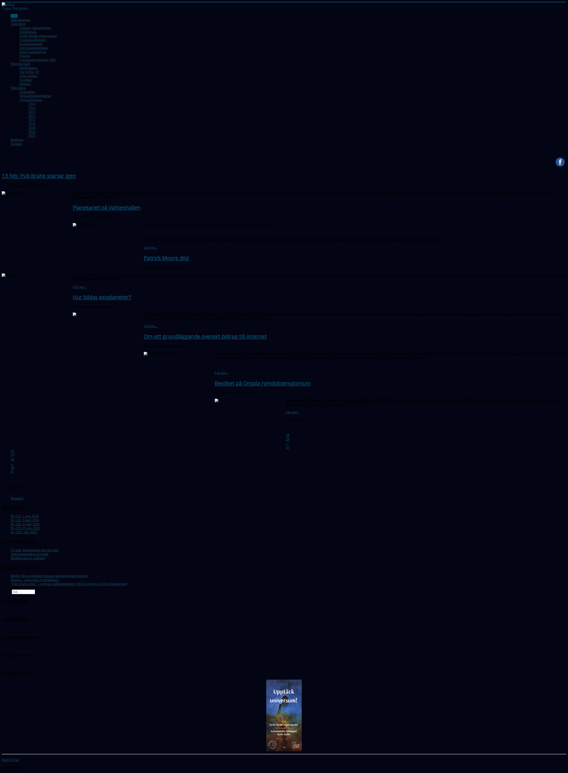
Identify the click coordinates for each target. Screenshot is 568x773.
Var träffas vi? (29, 72)
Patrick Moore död (166, 257)
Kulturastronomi (31, 44)
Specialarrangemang (34, 48)
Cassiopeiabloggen (33, 40)
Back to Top (10, 760)
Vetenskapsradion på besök (30, 554)
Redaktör (17, 498)
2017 (32, 120)
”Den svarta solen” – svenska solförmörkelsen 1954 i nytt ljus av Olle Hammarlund (69, 584)
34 (12, 459)
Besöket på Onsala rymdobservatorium (263, 383)
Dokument (18, 88)
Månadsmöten (20, 20)
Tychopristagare (31, 100)
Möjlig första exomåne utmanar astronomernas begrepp (49, 576)
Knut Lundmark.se (33, 52)
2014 (32, 108)
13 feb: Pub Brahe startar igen (39, 175)
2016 (32, 116)
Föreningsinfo (20, 64)
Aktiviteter (18, 24)
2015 (32, 112)
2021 (32, 136)
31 (287, 447)
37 (12, 471)
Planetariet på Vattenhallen (106, 207)
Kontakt (16, 144)
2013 (32, 104)
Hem (14, 16)
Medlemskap (28, 68)
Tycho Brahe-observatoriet (38, 36)
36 (12, 467)
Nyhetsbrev (28, 92)
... (287, 443)
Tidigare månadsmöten (35, 28)
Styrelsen (26, 80)
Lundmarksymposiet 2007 (38, 60)
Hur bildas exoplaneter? (102, 297)
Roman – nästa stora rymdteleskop (35, 580)
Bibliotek (17, 140)
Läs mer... (151, 247)
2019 (32, 128)
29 (287, 439)
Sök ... (6, 592)
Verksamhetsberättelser (35, 96)
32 (12, 451)
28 (287, 435)
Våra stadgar (28, 76)
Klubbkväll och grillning (28, 558)
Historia (25, 84)
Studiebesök (28, 32)
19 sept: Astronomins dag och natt (34, 550)
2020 (32, 132)
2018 (32, 124)
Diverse (25, 56)
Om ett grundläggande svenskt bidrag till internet (205, 336)
